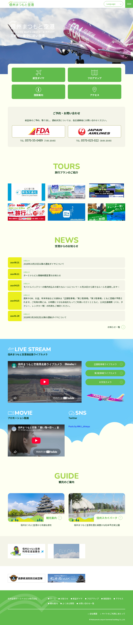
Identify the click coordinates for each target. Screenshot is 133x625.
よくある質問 (68, 603)
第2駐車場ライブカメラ (105, 373)
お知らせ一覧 (114, 327)
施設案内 (107, 598)
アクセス (119, 598)
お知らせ (64, 598)
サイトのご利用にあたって (113, 613)
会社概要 (93, 613)
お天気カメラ (105, 382)
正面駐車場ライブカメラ (105, 364)
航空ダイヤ (77, 598)
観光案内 (54, 603)
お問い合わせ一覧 (86, 603)
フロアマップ (93, 598)
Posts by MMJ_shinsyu (79, 426)
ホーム (53, 598)
